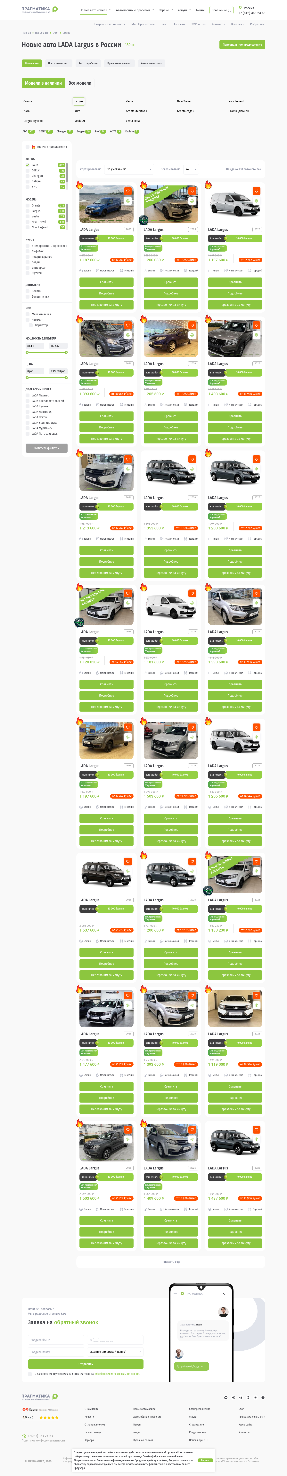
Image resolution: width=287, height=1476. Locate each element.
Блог (163, 24)
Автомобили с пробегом (133, 10)
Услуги (182, 10)
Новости (179, 24)
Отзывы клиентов (95, 1424)
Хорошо (205, 1460)
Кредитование (197, 1432)
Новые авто (31, 63)
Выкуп (137, 1424)
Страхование (196, 1424)
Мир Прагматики (143, 24)
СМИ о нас (198, 24)
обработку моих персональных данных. (117, 1374)
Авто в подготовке (151, 63)
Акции (200, 10)
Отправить (85, 1364)
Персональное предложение (242, 44)
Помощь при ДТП (198, 1440)
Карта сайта (245, 1424)
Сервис (164, 10)
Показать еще (170, 1262)
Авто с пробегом (88, 63)
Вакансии (237, 24)
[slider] (27, 352)
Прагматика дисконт (119, 63)
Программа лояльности (109, 24)
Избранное (257, 24)
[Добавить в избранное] (128, 191)
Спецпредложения (199, 1409)
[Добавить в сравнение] (128, 201)
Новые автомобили (93, 10)
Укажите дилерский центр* (108, 1351)
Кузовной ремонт (143, 1440)
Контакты (218, 24)
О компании (92, 1409)
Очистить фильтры (47, 448)
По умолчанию (116, 169)
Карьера (89, 1440)
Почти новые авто (58, 63)
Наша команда (93, 1432)
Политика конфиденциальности (43, 1440)
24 (187, 169)
